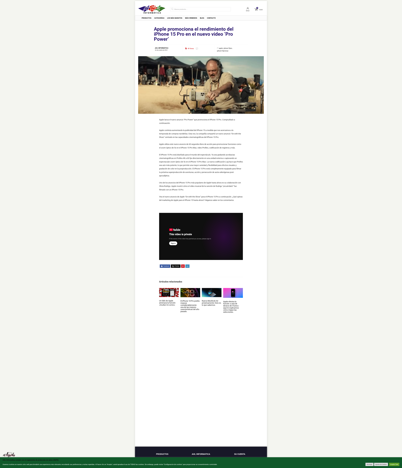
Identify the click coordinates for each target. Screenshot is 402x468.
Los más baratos (174, 18)
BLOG (202, 18)
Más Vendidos (191, 18)
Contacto (211, 18)
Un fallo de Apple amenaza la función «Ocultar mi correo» (167, 303)
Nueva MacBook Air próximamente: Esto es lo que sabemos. (211, 303)
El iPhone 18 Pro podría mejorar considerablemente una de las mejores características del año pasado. (190, 306)
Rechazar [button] (369, 464)
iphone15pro (228, 48)
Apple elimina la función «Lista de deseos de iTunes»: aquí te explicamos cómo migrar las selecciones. (231, 307)
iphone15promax (222, 51)
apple (221, 48)
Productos (146, 18)
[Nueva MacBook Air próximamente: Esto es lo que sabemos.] (212, 289)
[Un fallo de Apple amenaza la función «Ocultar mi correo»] (169, 289)
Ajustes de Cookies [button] (381, 464)
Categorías (159, 18)
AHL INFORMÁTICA (161, 48)
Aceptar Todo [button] (394, 464)
